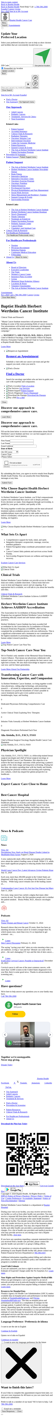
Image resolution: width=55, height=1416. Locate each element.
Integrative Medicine (19, 176)
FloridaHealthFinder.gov (19, 1298)
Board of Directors (18, 267)
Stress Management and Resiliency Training (29, 195)
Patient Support (17, 129)
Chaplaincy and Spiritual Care (23, 228)
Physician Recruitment (20, 248)
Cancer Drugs (17, 226)
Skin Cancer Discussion (10, 943)
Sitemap (22, 1201)
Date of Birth (6, 448)
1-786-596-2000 (41, 7)
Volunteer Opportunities (21, 286)
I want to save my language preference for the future (25, 1342)
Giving (17, 9)
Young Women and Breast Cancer (15, 923)
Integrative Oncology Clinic (22, 179)
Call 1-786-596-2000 (17, 295)
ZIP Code (5, 65)
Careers (11, 9)
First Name (5, 441)
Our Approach (12, 102)
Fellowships (16, 255)
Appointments (14, 25)
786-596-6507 (40, 1253)
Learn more (5, 1287)
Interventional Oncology (21, 141)
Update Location (8, 71)
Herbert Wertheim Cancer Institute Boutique (29, 212)
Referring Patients (18, 250)
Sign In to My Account (18, 11)
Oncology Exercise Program (22, 181)
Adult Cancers (17, 112)
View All (4, 850)
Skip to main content (9, 2)
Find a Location (27, 386)
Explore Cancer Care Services (13, 563)
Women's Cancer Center (21, 274)
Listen (7, 941)
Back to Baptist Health (10, 4)
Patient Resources (18, 145)
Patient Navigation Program (22, 152)
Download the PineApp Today (14, 1124)
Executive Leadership (20, 270)
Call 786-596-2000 (8, 996)
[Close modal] (2, 529)
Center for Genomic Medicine (23, 143)
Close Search (7, 90)
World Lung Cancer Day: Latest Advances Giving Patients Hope (27, 870)
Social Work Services (20, 192)
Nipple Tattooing (18, 217)
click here (17, 1235)
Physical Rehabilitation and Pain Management (29, 190)
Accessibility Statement (32, 1198)
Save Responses (8, 1411)
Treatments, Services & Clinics (23, 117)
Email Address (7, 446)
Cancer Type (6, 454)
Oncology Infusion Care (21, 138)
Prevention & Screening (15, 154)
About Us (10, 257)
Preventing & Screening (15, 1105)
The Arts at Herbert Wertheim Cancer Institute (29, 150)
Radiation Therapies (19, 136)
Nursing (14, 245)
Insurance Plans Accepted (21, 277)
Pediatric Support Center (21, 223)
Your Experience (18, 119)
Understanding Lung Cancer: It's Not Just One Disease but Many (27, 888)
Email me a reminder (12, 1409)
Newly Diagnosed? (19, 214)
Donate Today (7, 1065)
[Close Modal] (21, 1363)
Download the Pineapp (36, 395)
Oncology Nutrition (19, 183)
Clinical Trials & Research (21, 134)
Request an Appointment (22, 356)
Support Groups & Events (21, 148)
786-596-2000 (7, 1404)
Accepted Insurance (19, 131)
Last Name (5, 443)
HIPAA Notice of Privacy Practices (15, 1196)
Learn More (6, 346)
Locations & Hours (19, 283)
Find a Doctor (11, 99)
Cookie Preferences (13, 1198)
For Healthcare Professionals (17, 233)
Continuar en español (9, 1340)
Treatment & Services (15, 1099)
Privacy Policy (37, 1196)
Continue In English (9, 1331)
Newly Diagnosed (30, 393)
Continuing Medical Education (23, 252)
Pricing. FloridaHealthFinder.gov (20, 1299)
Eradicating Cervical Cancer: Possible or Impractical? (22, 961)
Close (4, 402)
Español (4, 9)
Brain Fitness (16, 174)
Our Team (15, 272)
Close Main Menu (8, 297)
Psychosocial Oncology (20, 188)
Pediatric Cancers (18, 114)
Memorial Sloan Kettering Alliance (25, 281)
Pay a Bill (5, 11)
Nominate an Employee (20, 219)
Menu (4, 23)
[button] (27, 527)
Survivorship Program (20, 199)
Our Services (24, 388)
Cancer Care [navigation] (27, 20)
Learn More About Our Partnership (15, 669)
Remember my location (13, 68)
